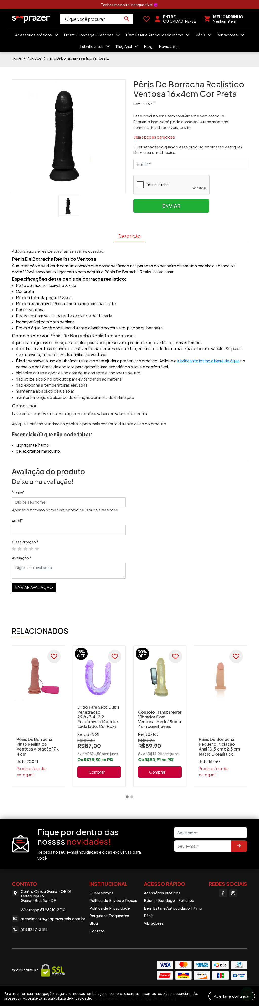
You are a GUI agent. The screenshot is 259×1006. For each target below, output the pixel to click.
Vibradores (228, 34)
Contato (97, 930)
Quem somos (101, 892)
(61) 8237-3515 (34, 929)
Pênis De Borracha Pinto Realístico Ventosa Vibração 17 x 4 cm (38, 747)
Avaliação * (21, 557)
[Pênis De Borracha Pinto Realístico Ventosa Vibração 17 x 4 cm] (38, 677)
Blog (148, 46)
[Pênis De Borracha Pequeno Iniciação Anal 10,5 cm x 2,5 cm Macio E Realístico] (220, 677)
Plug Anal (124, 46)
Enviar (171, 206)
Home (16, 58)
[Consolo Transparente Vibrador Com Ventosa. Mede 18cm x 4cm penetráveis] (160, 677)
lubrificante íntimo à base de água (208, 360)
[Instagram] (233, 893)
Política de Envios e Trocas (113, 900)
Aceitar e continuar (232, 996)
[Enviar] (239, 846)
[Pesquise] (127, 19)
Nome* (18, 492)
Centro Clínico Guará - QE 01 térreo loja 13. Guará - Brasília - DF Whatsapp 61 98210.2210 (46, 900)
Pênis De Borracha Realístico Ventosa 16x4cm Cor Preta (79, 58)
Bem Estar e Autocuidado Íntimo (155, 34)
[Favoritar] (54, 656)
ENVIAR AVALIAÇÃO (34, 587)
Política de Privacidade (109, 907)
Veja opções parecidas (154, 136)
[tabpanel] (38, 716)
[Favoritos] (146, 19)
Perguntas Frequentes (109, 915)
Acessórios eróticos (34, 34)
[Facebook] (223, 893)
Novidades (169, 46)
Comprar (97, 772)
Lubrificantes (92, 46)
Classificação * (25, 541)
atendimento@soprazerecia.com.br (51, 918)
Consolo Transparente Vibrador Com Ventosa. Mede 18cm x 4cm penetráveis (159, 719)
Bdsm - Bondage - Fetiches (89, 34)
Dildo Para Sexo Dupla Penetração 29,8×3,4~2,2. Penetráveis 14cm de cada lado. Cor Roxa (98, 716)
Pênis (201, 34)
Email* (17, 520)
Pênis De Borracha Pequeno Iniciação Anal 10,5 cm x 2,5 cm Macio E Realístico (219, 747)
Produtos (34, 58)
